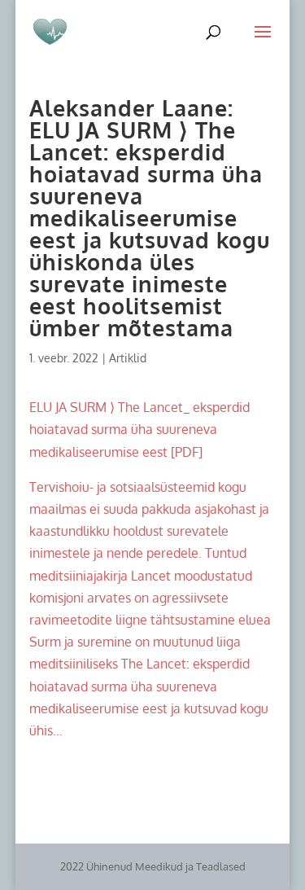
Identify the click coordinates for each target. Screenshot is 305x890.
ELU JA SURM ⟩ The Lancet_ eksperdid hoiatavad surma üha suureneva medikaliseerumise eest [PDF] (139, 429)
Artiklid (127, 358)
